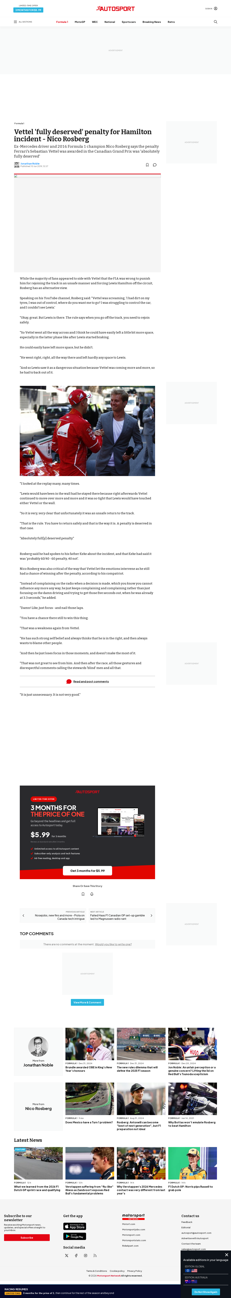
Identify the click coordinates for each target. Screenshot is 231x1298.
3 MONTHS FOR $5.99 (28, 10)
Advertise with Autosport (195, 1238)
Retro (171, 21)
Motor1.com (128, 1224)
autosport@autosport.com (196, 1232)
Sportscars (129, 21)
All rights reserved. (132, 1275)
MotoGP (80, 21)
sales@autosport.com (193, 1249)
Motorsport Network (109, 1275)
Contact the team (191, 1243)
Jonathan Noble (30, 163)
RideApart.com (130, 1245)
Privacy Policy (134, 1271)
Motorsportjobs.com (133, 1229)
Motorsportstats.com (134, 1240)
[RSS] (95, 1255)
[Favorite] (147, 164)
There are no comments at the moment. (87, 944)
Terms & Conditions (96, 1271)
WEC (95, 21)
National (110, 21)
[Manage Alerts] (91, 894)
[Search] (215, 21)
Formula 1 (62, 21)
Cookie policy (117, 1271)
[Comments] (156, 164)
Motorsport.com (131, 1235)
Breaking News (152, 21)
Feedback (186, 1222)
